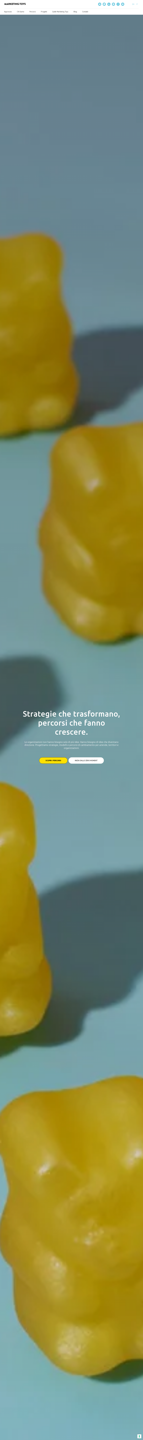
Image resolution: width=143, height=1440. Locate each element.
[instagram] (113, 4)
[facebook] (118, 4)
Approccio (8, 12)
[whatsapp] (104, 4)
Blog (75, 12)
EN (133, 4)
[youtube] (122, 4)
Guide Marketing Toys (60, 12)
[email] (99, 4)
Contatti (85, 12)
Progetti (44, 12)
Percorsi (32, 12)
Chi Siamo (20, 12)
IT (137, 4)
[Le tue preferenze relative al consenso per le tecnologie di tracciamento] (139, 1436)
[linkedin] (108, 4)
